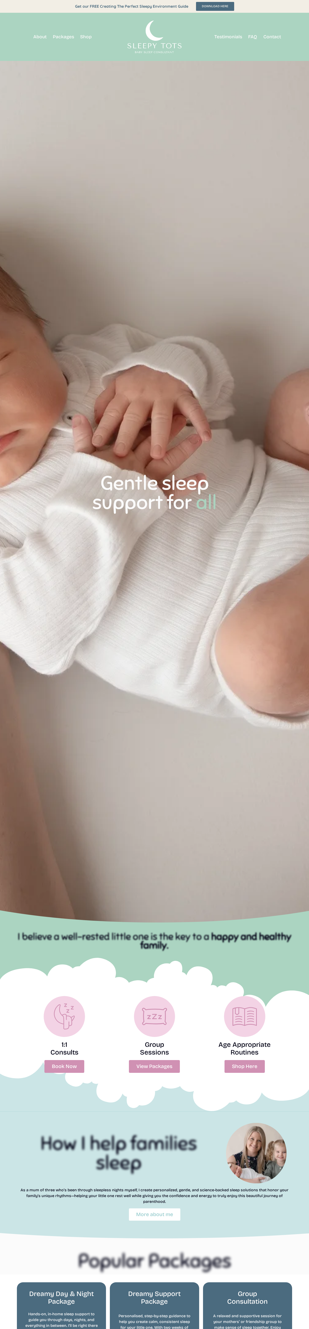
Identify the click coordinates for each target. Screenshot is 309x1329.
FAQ (252, 36)
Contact (272, 36)
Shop (86, 36)
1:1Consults (64, 1048)
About (40, 36)
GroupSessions (154, 1048)
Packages (63, 36)
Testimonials (228, 36)
